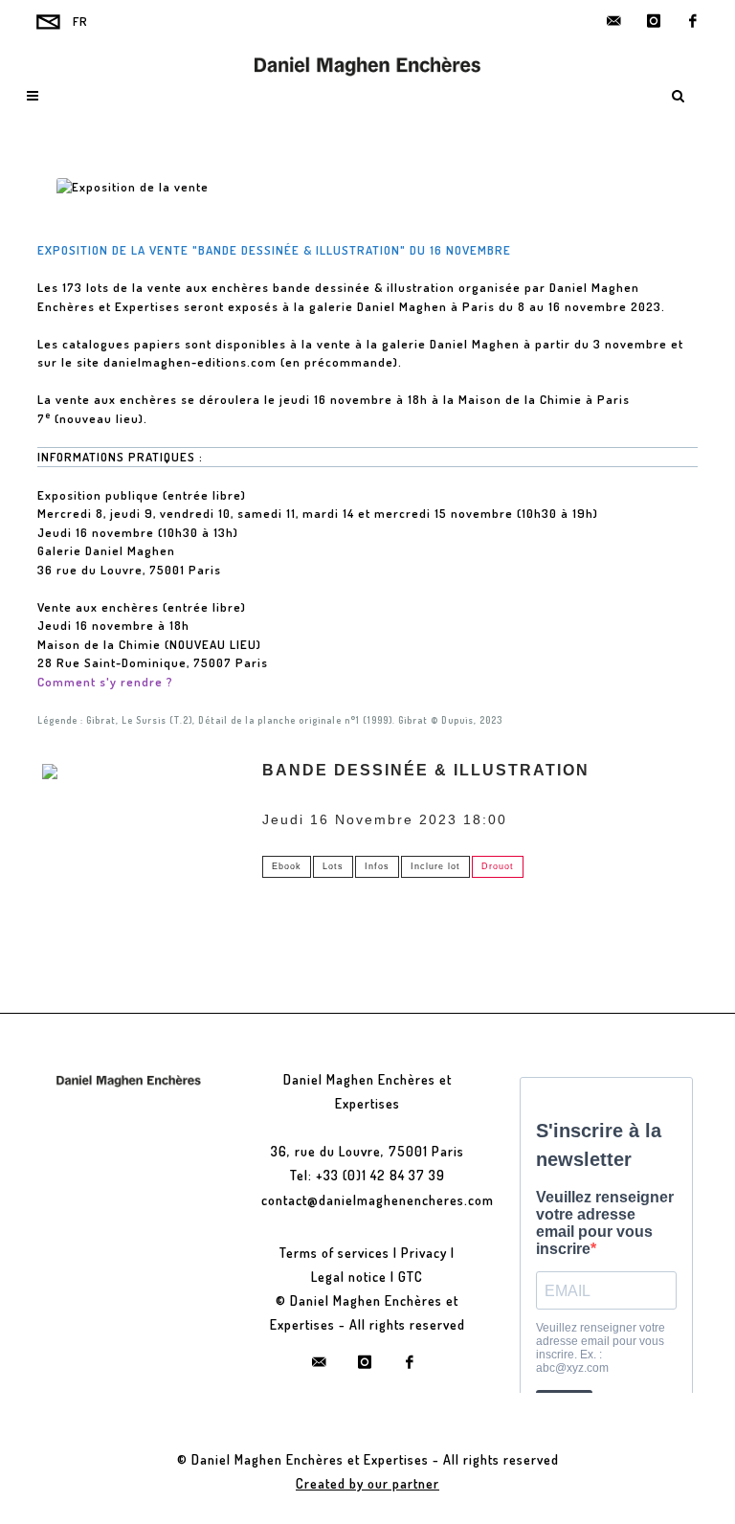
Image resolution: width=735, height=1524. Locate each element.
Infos (377, 866)
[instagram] (654, 21)
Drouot (498, 866)
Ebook (286, 866)
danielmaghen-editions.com (190, 362)
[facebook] (693, 21)
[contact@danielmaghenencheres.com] (614, 21)
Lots (333, 866)
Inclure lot (435, 866)
